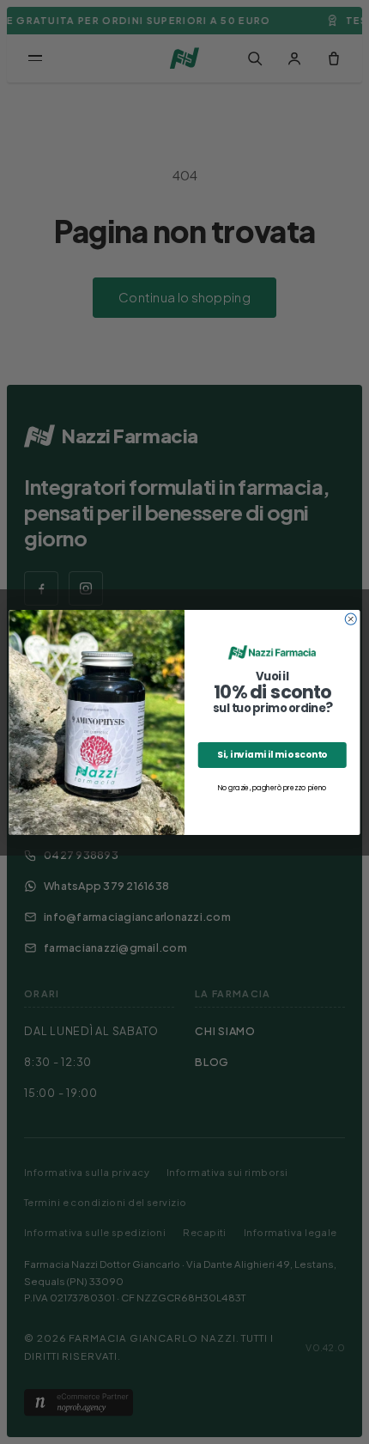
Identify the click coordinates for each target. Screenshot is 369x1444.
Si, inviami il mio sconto (272, 754)
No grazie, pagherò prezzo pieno (272, 787)
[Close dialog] (350, 619)
